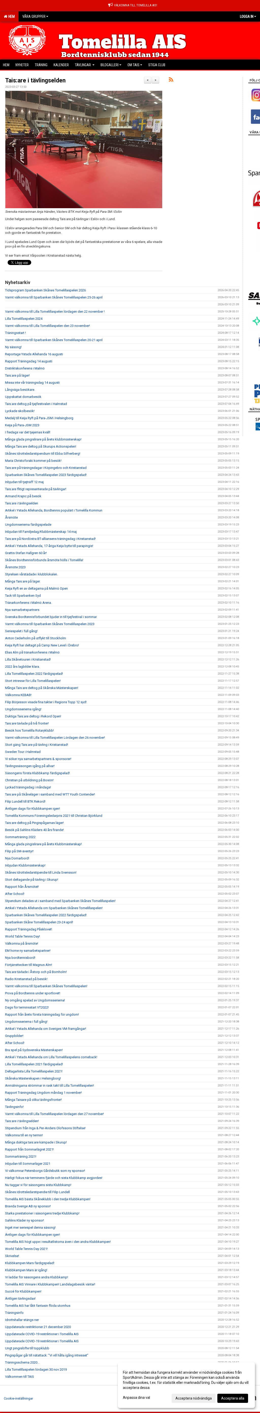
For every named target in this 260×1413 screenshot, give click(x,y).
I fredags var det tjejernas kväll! (27, 432)
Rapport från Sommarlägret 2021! (29, 1149)
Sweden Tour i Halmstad (23, 752)
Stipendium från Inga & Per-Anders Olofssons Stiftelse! (45, 1128)
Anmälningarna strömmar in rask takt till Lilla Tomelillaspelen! (49, 1085)
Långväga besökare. (20, 390)
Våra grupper (33, 16)
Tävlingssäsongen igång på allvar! (30, 766)
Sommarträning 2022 (20, 837)
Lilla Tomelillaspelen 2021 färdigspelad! (34, 1064)
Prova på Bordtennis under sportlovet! (32, 993)
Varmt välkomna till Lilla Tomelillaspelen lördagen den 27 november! (54, 1114)
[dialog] (186, 1385)
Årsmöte (11, 517)
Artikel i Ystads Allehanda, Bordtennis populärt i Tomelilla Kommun (53, 510)
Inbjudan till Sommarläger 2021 (27, 1163)
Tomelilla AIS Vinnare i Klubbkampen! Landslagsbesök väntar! (50, 1284)
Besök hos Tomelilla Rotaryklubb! (29, 730)
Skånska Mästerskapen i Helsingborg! (33, 1078)
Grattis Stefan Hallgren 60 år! (26, 553)
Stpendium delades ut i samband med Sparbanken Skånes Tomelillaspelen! (60, 901)
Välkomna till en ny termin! (24, 1135)
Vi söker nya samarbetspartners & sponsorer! (38, 759)
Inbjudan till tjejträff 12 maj (24, 482)
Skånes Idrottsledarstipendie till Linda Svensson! (40, 872)
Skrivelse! (12, 1256)
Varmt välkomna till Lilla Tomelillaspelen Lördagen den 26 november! (55, 737)
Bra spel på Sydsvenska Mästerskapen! (34, 1050)
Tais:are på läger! (17, 375)
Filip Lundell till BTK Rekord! (25, 801)
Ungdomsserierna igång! (23, 709)
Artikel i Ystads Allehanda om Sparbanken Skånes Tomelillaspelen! (54, 908)
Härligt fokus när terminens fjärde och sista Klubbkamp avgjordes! (53, 1178)
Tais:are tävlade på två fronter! (27, 723)
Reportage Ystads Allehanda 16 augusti (34, 354)
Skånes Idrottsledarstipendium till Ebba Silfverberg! (42, 453)
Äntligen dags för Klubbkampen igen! (32, 808)
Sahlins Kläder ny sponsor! (24, 1220)
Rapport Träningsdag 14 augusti (28, 361)
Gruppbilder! (14, 1036)
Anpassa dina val (136, 1398)
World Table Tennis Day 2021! (26, 1249)
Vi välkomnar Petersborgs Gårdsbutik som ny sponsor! (45, 1171)
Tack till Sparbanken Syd (23, 595)
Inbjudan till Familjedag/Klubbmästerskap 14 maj (41, 532)
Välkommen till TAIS (19, 1377)
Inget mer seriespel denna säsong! (30, 1227)
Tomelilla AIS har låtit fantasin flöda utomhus (37, 1306)
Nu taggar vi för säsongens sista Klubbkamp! (38, 1185)
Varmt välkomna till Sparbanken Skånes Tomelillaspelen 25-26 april (54, 297)
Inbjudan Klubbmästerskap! (25, 865)
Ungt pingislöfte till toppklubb (27, 1348)
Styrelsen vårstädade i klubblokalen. (31, 574)
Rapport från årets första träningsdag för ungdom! (42, 1014)
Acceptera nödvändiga (193, 1398)
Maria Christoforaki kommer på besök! (33, 461)
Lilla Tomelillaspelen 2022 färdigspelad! (34, 674)
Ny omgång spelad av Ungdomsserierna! (35, 1000)
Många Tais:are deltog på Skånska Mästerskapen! (41, 688)
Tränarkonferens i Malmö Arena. (28, 603)
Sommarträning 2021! (20, 1156)
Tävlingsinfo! (14, 1107)
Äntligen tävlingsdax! (20, 1298)
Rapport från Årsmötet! (22, 887)
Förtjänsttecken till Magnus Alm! (28, 965)
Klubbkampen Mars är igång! (26, 1270)
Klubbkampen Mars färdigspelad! (29, 1263)
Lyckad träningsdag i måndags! (28, 787)
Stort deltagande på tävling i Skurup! (31, 879)
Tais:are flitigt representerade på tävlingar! (35, 489)
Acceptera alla (232, 1398)
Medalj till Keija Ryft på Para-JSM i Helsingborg (39, 418)
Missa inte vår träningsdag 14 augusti (32, 382)
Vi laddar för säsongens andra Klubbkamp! (36, 1277)
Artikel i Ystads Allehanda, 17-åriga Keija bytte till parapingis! (49, 546)
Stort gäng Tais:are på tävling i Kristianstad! (36, 745)
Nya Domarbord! (17, 858)
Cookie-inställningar (18, 1398)
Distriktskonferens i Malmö (25, 368)
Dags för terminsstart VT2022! (27, 1007)
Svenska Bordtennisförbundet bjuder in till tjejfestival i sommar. (51, 617)
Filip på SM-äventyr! (19, 851)
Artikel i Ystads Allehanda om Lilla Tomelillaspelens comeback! (51, 1057)
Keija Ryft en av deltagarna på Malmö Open (36, 588)
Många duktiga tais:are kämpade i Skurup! (36, 1142)
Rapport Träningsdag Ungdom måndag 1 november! (43, 1092)
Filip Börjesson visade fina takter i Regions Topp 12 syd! (46, 702)
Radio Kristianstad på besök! (26, 979)
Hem (11, 16)
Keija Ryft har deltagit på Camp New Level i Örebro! (42, 645)
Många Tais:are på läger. (22, 581)
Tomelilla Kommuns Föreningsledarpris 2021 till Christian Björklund (53, 816)
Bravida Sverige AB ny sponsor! (28, 1206)
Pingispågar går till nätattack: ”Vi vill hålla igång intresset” (46, 1355)
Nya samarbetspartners (22, 610)
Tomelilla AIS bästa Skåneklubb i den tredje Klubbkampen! (47, 1199)
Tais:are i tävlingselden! (22, 1121)
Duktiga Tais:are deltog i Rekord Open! (33, 716)
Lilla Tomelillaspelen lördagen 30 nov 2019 (36, 1369)
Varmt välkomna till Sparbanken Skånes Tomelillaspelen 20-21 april (54, 340)
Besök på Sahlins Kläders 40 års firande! (34, 830)
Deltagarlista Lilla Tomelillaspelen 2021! (33, 1071)
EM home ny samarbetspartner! (28, 950)
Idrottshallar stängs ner (22, 1320)
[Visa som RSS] (171, 80)
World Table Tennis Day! (22, 936)
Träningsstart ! (15, 333)
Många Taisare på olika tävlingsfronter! (33, 1100)
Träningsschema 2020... (22, 1362)
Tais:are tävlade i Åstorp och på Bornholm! (36, 972)
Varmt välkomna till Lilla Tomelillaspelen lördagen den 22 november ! (55, 311)
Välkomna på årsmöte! (21, 943)
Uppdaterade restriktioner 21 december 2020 (38, 1327)
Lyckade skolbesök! (20, 411)
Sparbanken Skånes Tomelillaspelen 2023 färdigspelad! (46, 475)
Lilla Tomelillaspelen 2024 (23, 319)
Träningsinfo (14, 1313)
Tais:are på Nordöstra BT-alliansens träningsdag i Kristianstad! (50, 539)
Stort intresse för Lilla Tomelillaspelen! (33, 681)
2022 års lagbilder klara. (22, 666)
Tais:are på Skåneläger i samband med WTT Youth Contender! (50, 794)
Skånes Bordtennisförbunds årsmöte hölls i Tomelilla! (44, 560)
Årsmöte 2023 (15, 567)
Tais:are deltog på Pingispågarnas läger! (34, 823)
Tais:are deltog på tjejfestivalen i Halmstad (36, 404)
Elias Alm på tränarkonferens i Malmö (32, 652)
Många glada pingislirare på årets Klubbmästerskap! (43, 844)
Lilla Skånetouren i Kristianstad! (28, 659)
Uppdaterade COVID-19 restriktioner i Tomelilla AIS (42, 1334)
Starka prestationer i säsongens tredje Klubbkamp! (42, 1213)
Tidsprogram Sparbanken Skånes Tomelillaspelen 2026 (45, 290)
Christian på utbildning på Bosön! (29, 780)
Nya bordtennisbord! (20, 958)
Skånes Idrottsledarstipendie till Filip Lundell (37, 1192)
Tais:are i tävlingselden (35, 80)
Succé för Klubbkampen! (23, 1291)
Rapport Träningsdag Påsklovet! (28, 929)
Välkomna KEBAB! (18, 695)
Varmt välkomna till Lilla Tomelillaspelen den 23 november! (47, 326)
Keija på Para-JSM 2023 (22, 425)
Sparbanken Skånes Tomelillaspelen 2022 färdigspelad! (46, 915)
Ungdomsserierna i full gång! (26, 1021)
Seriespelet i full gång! (21, 631)
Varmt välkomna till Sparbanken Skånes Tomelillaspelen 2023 (49, 624)
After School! (14, 894)
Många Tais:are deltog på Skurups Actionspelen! (40, 446)
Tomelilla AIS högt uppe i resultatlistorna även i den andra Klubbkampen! (58, 1242)
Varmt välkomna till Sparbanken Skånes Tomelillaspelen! (46, 986)
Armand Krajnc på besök (23, 496)
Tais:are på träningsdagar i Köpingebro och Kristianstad (46, 468)
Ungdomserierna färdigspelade (28, 524)
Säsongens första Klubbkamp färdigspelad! (37, 773)
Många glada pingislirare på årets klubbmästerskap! (43, 439)
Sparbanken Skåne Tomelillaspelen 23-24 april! (39, 922)
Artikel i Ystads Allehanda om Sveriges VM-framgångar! (45, 1029)
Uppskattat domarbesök (23, 397)
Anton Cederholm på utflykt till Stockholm (35, 638)
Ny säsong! (13, 347)
